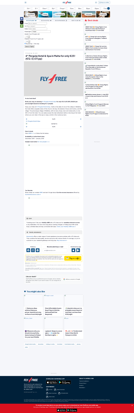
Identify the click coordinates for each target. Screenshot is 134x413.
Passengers (28, 31)
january (79, 344)
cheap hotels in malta (30, 344)
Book (30, 20)
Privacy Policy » (82, 383)
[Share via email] (21, 26)
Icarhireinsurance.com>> (33, 194)
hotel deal (59, 344)
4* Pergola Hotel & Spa (49, 101)
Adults (26, 34)
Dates (26, 29)
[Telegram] (37, 250)
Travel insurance (35, 232)
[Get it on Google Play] (78, 250)
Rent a (75, 20)
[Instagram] (33, 250)
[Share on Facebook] (21, 18)
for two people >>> (44, 141)
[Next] (108, 8)
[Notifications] (96, 2)
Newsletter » (82, 387)
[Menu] (25, 2)
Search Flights (29, 46)
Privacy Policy (47, 400)
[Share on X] (21, 22)
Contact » (81, 385)
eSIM (30, 218)
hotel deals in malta (69, 344)
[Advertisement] (53, 361)
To (25, 26)
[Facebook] (28, 250)
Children (27, 39)
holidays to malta (50, 344)
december (41, 344)
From (26, 23)
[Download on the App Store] (73, 250)
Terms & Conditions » (84, 381)
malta (26, 347)
